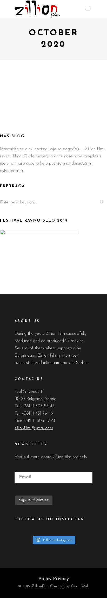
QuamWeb (80, 586)
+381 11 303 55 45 (38, 406)
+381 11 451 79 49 (38, 413)
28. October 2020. (65, 126)
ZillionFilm (39, 126)
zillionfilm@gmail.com (34, 428)
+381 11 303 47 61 (39, 421)
